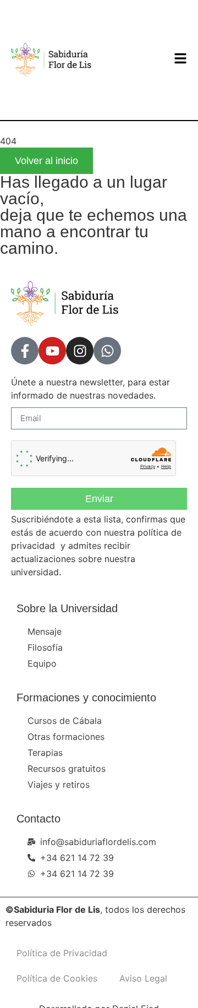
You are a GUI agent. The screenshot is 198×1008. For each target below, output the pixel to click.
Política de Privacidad (61, 952)
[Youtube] (52, 350)
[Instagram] (80, 350)
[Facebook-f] (24, 350)
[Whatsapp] (107, 350)
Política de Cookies (56, 978)
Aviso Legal (143, 978)
